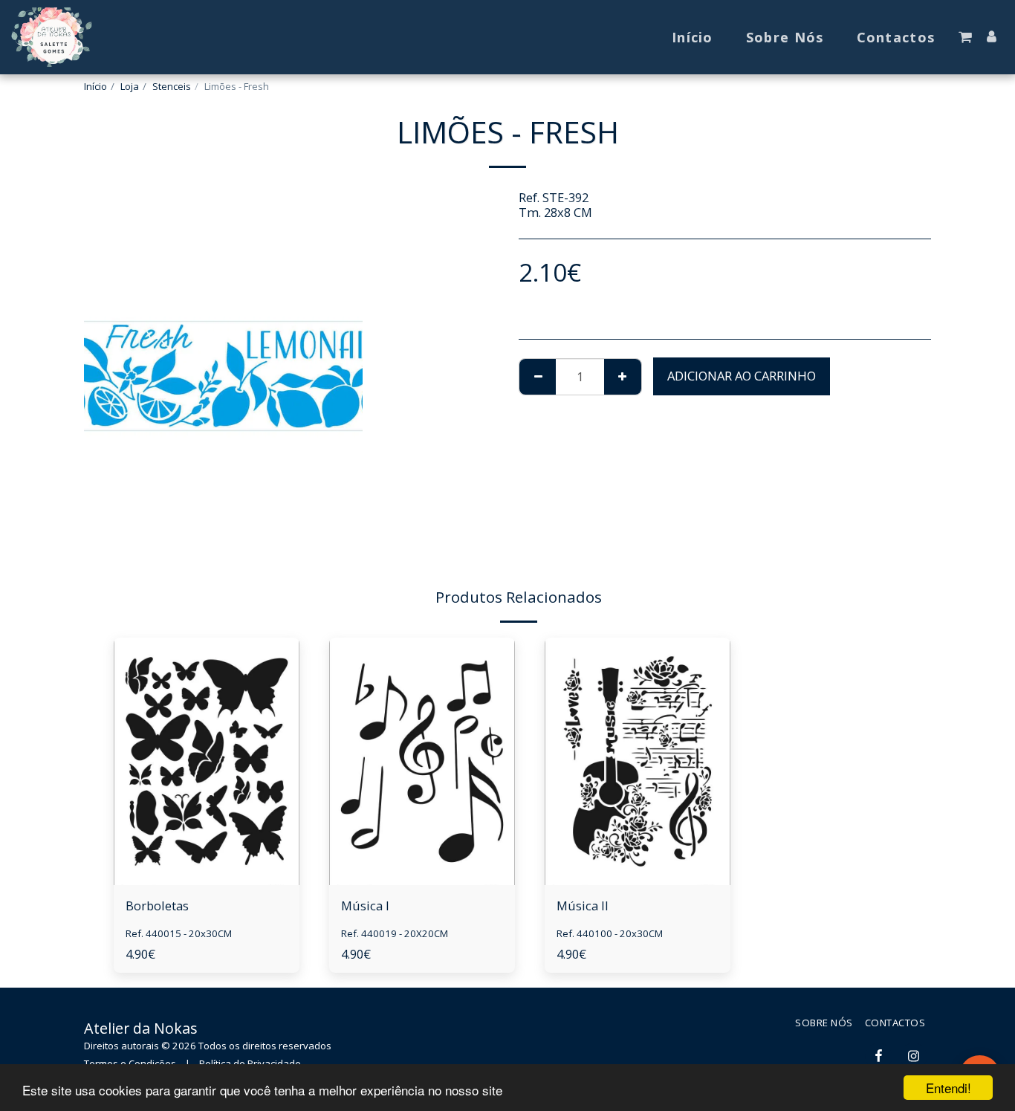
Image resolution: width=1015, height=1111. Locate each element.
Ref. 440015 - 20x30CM (179, 933)
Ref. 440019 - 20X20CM (394, 933)
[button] (965, 37)
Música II (583, 905)
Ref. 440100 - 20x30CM (610, 933)
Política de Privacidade (250, 1063)
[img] (206, 761)
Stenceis (171, 86)
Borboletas (157, 905)
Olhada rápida (206, 848)
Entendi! (948, 1087)
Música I (365, 905)
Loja (129, 86)
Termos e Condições (130, 1063)
